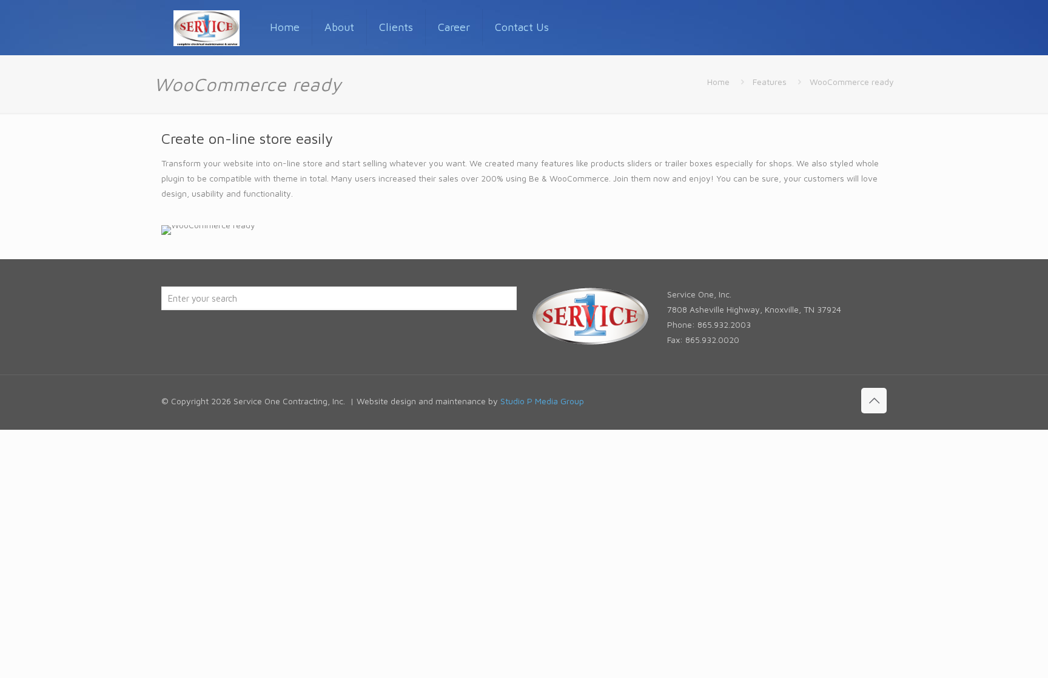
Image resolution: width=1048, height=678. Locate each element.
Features (770, 81)
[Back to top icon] (874, 400)
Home (718, 81)
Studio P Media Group (542, 401)
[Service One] (206, 27)
